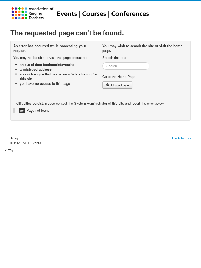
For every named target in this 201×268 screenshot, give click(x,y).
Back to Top (181, 138)
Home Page (119, 84)
